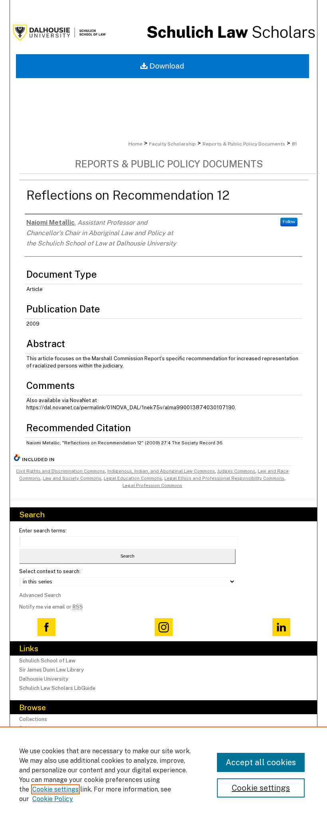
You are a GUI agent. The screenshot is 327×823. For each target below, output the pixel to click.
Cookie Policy (52, 799)
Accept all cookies (261, 762)
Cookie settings (55, 789)
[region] (163, 775)
